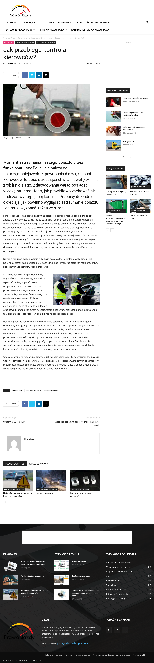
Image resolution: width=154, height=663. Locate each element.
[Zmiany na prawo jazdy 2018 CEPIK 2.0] (116, 182)
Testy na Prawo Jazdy (52, 29)
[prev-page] (5, 502)
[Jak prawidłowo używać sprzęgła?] (85, 480)
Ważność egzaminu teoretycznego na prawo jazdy (77, 423)
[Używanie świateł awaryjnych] (113, 102)
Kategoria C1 (128, 141)
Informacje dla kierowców (41, 38)
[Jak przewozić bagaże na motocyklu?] (113, 131)
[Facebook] (25, 75)
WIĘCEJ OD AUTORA (38, 464)
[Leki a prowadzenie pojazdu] (140, 206)
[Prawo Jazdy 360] (61, 565)
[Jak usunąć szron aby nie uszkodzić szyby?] (113, 116)
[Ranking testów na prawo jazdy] (10, 580)
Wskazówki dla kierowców (46, 42)
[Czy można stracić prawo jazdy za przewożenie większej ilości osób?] (61, 594)
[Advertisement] (96, 10)
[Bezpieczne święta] (51, 480)
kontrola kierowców (52, 390)
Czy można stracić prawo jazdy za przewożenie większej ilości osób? (85, 593)
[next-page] (10, 502)
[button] (147, 22)
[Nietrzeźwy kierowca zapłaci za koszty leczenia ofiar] (18, 480)
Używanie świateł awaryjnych (135, 98)
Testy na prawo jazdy (81, 576)
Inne (108, 188)
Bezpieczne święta (44, 493)
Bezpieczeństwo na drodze (91, 22)
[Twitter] (32, 75)
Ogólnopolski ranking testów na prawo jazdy (111, 655)
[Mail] (117, 630)
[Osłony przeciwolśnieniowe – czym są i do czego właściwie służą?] (116, 206)
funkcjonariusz (17, 390)
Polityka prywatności (53, 655)
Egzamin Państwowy (57, 22)
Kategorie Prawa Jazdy (18, 29)
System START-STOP (14, 422)
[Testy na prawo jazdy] (61, 580)
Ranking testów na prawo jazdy (90, 29)
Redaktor (12, 63)
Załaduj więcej (127, 156)
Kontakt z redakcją (82, 655)
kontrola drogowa (33, 390)
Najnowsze (12, 22)
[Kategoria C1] (113, 145)
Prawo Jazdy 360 (79, 562)
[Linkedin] (39, 75)
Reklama (68, 655)
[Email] (46, 75)
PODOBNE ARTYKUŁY (15, 464)
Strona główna (9, 38)
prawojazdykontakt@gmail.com (72, 643)
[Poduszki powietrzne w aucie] (140, 182)
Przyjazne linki (139, 655)
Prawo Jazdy (30, 22)
